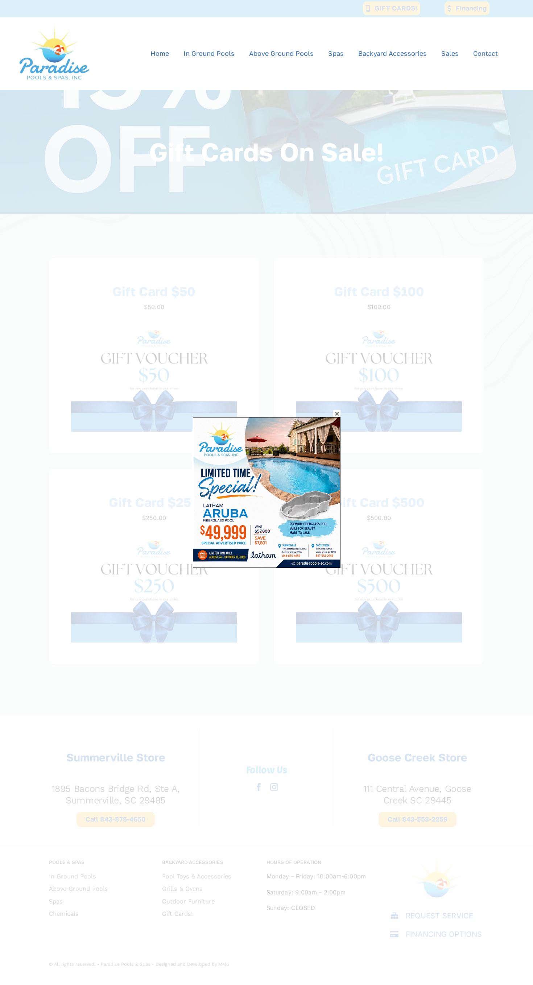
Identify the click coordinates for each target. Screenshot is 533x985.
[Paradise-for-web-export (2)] (54, 20)
